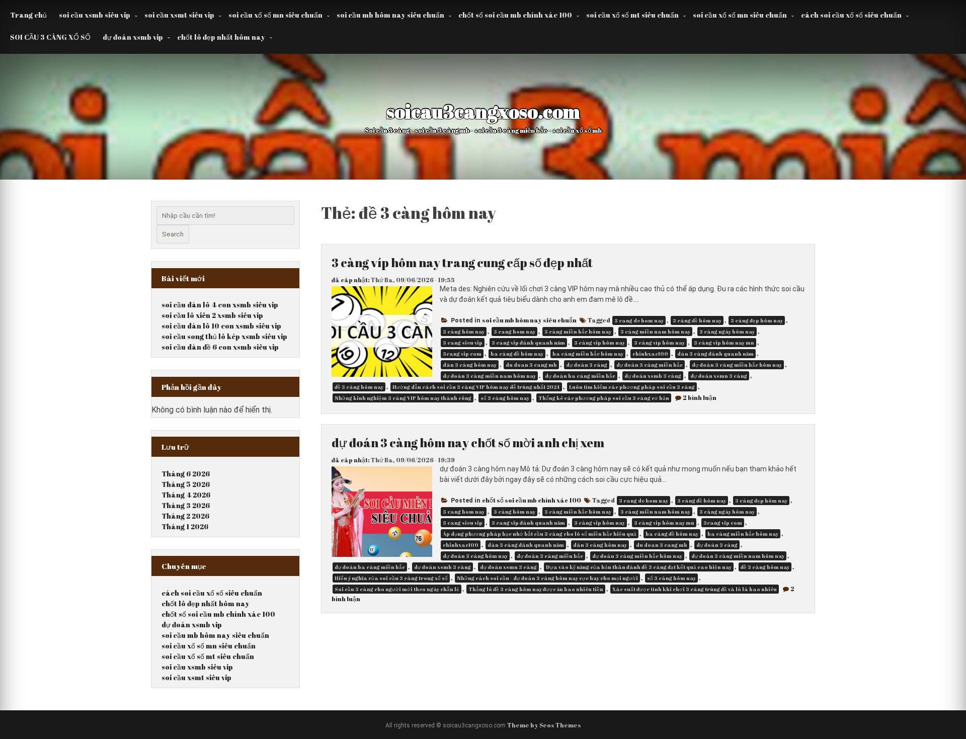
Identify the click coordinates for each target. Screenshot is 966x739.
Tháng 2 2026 (185, 516)
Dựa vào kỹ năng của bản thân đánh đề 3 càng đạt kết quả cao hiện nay (639, 566)
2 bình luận (699, 397)
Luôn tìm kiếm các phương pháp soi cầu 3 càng (632, 386)
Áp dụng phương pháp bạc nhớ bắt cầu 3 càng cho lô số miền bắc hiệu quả (539, 533)
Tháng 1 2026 (185, 526)
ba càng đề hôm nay (517, 353)
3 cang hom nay (514, 331)
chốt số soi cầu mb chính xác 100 (515, 15)
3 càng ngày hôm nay (727, 331)
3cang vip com (462, 353)
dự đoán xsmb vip (133, 37)
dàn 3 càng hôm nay (470, 364)
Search (173, 234)
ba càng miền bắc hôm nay (587, 353)
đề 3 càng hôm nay (359, 386)
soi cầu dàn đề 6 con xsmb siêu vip (220, 347)
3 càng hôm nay (464, 331)
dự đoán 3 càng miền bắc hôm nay (737, 364)
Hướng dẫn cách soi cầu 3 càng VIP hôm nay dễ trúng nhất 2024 (476, 386)
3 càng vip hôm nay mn (724, 342)
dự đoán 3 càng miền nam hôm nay (489, 375)
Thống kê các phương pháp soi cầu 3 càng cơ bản (603, 397)
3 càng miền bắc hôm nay (577, 331)
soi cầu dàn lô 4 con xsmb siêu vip (220, 304)
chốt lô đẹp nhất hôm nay (221, 37)
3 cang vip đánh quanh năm (528, 342)
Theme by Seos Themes (544, 725)
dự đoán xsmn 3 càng (718, 375)
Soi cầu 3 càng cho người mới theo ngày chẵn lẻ (397, 589)
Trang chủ (28, 15)
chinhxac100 (650, 353)
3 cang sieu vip (462, 342)
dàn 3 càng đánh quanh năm (715, 353)
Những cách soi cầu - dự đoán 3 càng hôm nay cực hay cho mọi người (547, 578)
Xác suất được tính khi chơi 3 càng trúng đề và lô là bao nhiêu (694, 589)
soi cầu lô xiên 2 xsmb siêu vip (212, 315)
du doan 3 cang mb (531, 364)
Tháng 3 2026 (186, 505)
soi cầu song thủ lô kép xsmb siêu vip (224, 336)
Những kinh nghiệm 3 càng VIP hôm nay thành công (403, 397)
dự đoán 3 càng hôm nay (475, 555)
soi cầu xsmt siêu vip (179, 15)
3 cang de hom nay (639, 320)
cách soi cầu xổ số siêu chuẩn (851, 15)
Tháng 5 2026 (186, 484)
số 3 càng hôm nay (504, 397)
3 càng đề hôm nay (697, 320)
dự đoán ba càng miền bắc (580, 375)
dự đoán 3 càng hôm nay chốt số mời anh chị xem (468, 443)
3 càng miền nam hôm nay (655, 331)
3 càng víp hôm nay (659, 342)
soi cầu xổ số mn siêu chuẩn (275, 15)
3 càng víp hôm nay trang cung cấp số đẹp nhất (462, 263)
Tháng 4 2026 (186, 495)
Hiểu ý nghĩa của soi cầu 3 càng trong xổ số (391, 578)
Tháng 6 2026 (186, 473)
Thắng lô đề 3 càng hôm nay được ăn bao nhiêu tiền (535, 589)
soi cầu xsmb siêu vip (94, 15)
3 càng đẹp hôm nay (757, 320)
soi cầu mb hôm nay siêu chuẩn (390, 15)
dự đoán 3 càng (586, 364)
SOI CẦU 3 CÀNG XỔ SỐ (50, 37)
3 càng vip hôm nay (599, 342)
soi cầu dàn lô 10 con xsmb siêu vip (221, 326)
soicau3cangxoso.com (483, 111)
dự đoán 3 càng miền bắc (649, 364)
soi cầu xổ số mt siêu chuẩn (632, 15)
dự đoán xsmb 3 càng (652, 375)
